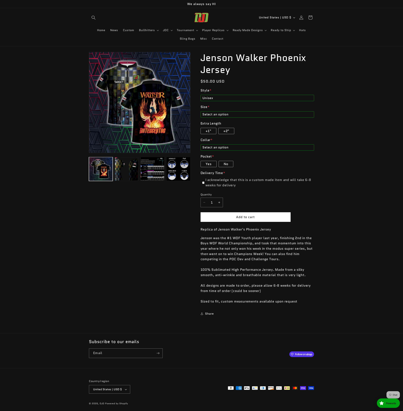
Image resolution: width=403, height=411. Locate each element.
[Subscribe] (157, 353)
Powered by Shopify (116, 403)
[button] (93, 17)
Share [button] (209, 313)
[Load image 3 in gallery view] (152, 169)
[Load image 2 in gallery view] (127, 169)
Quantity (206, 194)
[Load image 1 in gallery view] (101, 169)
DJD (102, 403)
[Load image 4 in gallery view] (178, 169)
